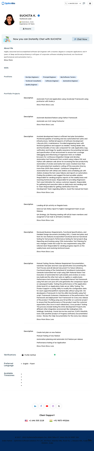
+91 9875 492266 (61, 420)
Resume (27, 29)
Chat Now (81, 39)
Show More (8, 60)
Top (89, 440)
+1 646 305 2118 (36, 420)
